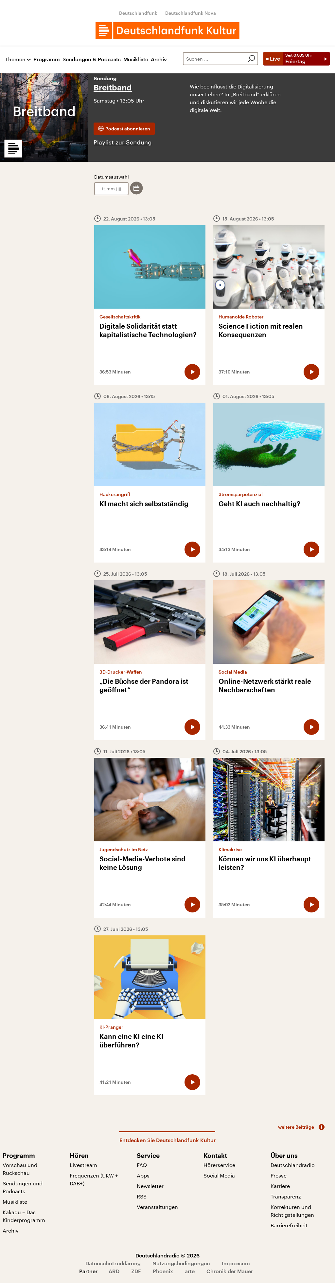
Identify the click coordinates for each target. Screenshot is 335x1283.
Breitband (113, 88)
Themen (15, 59)
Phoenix (163, 1271)
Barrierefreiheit (289, 1225)
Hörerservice (219, 1165)
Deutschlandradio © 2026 (167, 1255)
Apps (143, 1175)
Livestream (83, 1165)
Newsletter (150, 1186)
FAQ (142, 1165)
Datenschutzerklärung (113, 1263)
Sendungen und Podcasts (23, 1187)
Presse (279, 1175)
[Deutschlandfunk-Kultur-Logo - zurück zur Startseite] (167, 30)
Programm (46, 59)
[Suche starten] (251, 59)
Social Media (219, 1175)
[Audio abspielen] (192, 372)
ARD (114, 1271)
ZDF (136, 1271)
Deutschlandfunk (138, 13)
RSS (142, 1196)
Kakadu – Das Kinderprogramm (24, 1216)
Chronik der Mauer (229, 1271)
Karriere (280, 1186)
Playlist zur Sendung (123, 142)
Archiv (159, 59)
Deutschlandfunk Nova (190, 13)
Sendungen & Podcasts (91, 59)
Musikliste (135, 59)
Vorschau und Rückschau (20, 1169)
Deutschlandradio (293, 1165)
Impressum (236, 1263)
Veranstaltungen (157, 1207)
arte (190, 1271)
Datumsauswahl (111, 177)
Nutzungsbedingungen (181, 1263)
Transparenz (286, 1196)
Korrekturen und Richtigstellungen (292, 1211)
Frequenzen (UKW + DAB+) (94, 1179)
